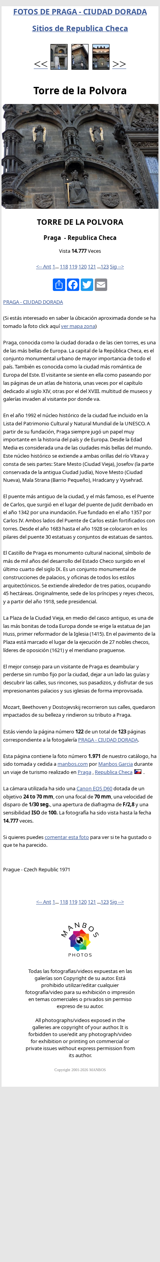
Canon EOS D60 (94, 788)
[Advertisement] (80, 1178)
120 (82, 266)
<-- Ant (43, 266)
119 (73, 266)
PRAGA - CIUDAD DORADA (33, 301)
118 (64, 266)
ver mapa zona (78, 326)
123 (105, 266)
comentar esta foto (67, 837)
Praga (84, 772)
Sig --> (117, 266)
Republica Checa (113, 772)
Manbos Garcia (115, 763)
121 (92, 266)
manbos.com (72, 763)
